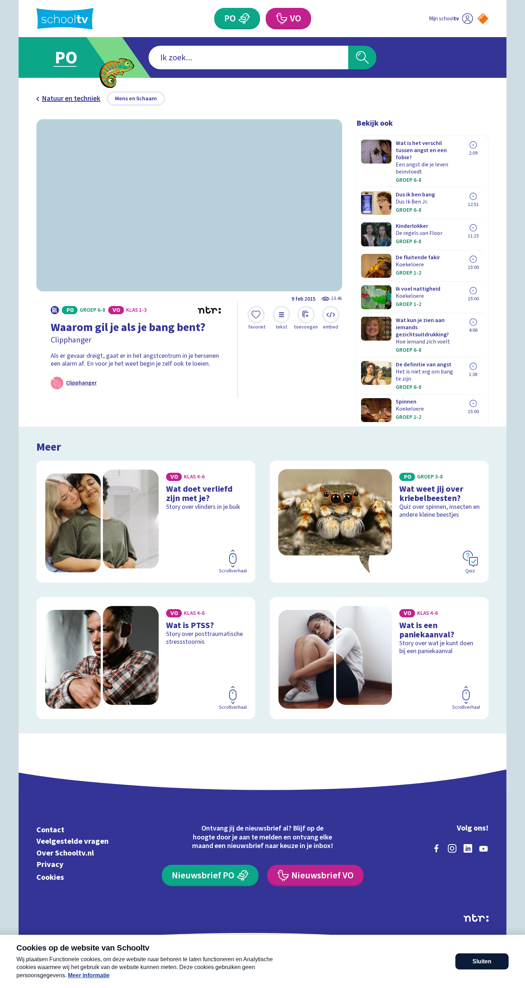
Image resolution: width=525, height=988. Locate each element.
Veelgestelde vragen (72, 841)
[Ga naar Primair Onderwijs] (72, 57)
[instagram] (452, 848)
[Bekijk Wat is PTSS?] (145, 658)
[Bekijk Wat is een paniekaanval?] (379, 658)
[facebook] (436, 848)
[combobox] (248, 57)
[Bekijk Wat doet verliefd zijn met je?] (145, 522)
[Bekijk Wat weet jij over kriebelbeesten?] (379, 522)
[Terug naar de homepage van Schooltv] (65, 19)
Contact (50, 829)
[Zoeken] (362, 57)
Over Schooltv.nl (65, 852)
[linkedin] (468, 848)
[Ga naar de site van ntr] (476, 918)
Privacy (50, 864)
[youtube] (483, 848)
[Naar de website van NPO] (483, 18)
